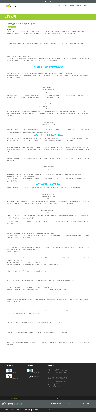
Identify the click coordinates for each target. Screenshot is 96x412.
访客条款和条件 (36, 410)
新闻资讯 (86, 5)
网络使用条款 (27, 410)
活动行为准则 (46, 410)
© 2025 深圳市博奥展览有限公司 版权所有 (16, 398)
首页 (59, 5)
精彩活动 (72, 5)
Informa (48, 1)
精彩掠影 (79, 5)
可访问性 (6, 410)
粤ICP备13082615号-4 (53, 398)
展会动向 (65, 5)
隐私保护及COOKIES (16, 410)
